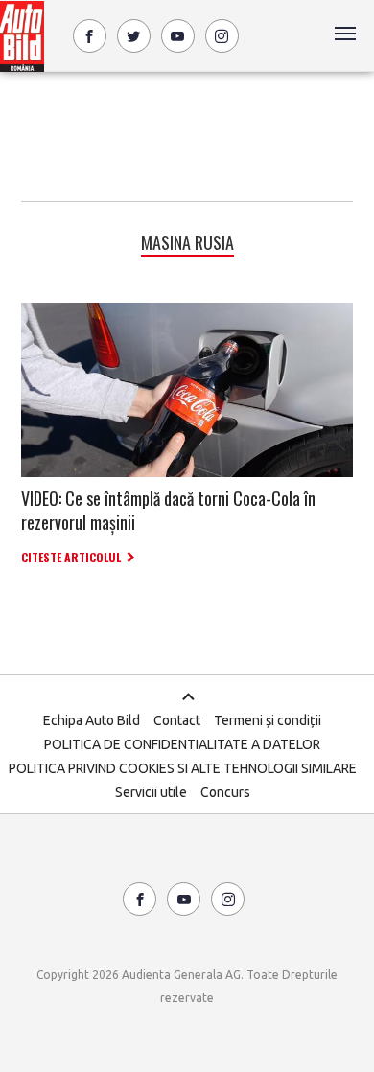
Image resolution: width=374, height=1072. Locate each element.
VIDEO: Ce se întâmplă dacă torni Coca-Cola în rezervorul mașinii (168, 510)
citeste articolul (71, 557)
